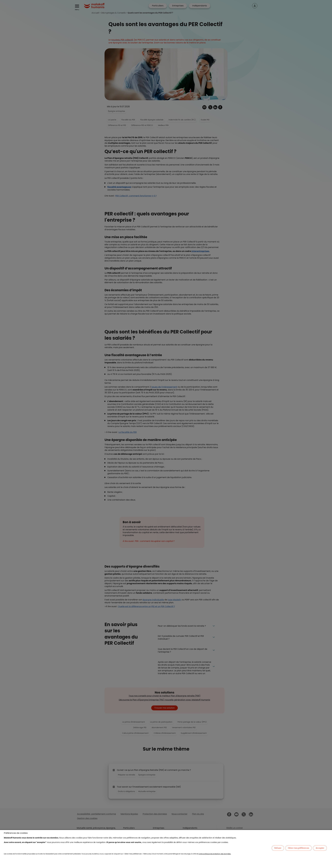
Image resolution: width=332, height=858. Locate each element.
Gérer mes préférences (298, 848)
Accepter (320, 848)
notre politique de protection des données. (215, 854)
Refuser (277, 848)
